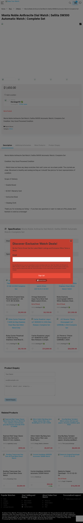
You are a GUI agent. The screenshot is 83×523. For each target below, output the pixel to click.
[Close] (71, 241)
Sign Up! (41, 275)
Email (15, 255)
